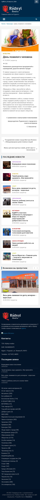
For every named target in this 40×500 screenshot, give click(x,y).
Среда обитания (6, 469)
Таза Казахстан (6, 471)
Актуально (15, 210)
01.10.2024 (6, 60)
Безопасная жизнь (7, 399)
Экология (4, 479)
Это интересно (6, 484)
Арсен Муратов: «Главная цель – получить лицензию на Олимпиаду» (24, 257)
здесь (23, 328)
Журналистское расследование (12, 417)
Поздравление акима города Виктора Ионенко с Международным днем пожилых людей (21, 141)
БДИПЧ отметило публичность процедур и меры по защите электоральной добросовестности (22, 217)
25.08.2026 (15, 223)
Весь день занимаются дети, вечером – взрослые (24, 189)
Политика (4, 443)
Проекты (4, 448)
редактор (14, 60)
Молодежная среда (8, 432)
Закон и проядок (18, 241)
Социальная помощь (8, 461)
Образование (16, 162)
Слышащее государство (9, 458)
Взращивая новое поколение (24, 164)
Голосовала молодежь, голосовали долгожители (22, 232)
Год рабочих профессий (9, 409)
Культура (6, 53)
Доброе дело (6, 412)
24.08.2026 (15, 261)
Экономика (5, 482)
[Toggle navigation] (4, 19)
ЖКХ (3, 414)
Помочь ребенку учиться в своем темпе (14, 381)
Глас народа (5, 406)
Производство (6, 451)
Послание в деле (7, 445)
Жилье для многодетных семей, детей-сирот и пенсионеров (19, 149)
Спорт (14, 186)
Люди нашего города (8, 430)
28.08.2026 (15, 166)
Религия (4, 453)
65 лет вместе (6, 391)
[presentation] (34, 268)
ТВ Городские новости (9, 474)
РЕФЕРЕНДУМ (6, 456)
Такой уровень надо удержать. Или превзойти (22, 177)
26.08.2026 (15, 192)
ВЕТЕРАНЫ (5, 404)
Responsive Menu (36, 1)
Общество (4, 438)
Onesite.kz (29, 497)
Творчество (5, 477)
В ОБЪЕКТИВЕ (16, 228)
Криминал (4, 425)
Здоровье (4, 422)
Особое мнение (6, 440)
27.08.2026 (15, 180)
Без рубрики (5, 396)
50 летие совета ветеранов (10, 388)
